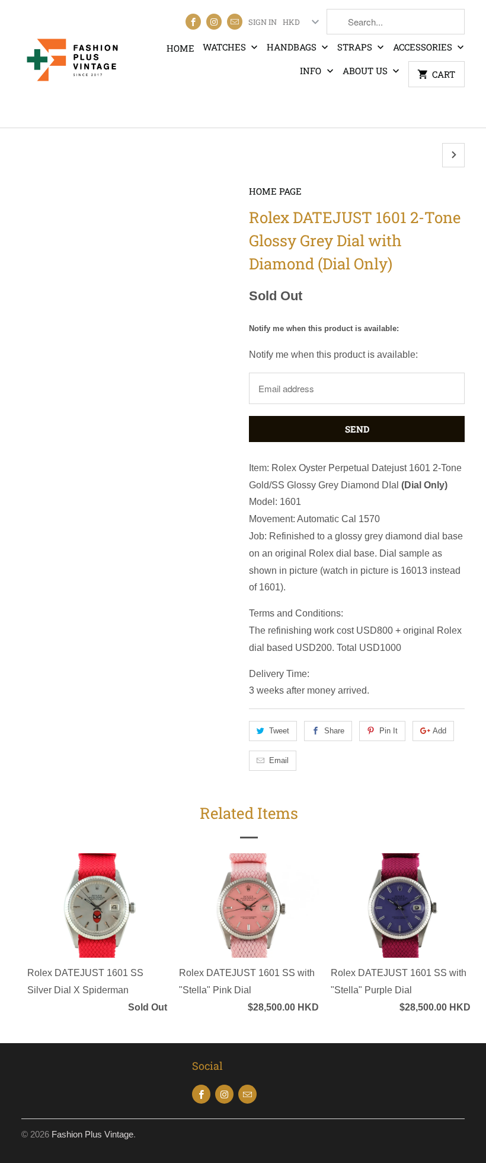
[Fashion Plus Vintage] (72, 64)
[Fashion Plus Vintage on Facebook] (193, 22)
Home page (275, 191)
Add (439, 730)
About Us (366, 71)
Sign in (262, 22)
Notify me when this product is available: (324, 328)
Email (279, 760)
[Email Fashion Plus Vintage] (234, 22)
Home (180, 48)
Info (312, 71)
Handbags (293, 47)
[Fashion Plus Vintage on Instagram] (214, 22)
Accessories (424, 47)
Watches (225, 47)
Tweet (279, 730)
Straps (356, 47)
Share (334, 730)
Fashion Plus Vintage (92, 1134)
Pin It (388, 730)
